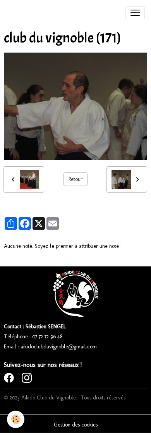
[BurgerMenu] (135, 12)
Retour (75, 179)
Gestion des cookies (76, 424)
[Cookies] (15, 419)
